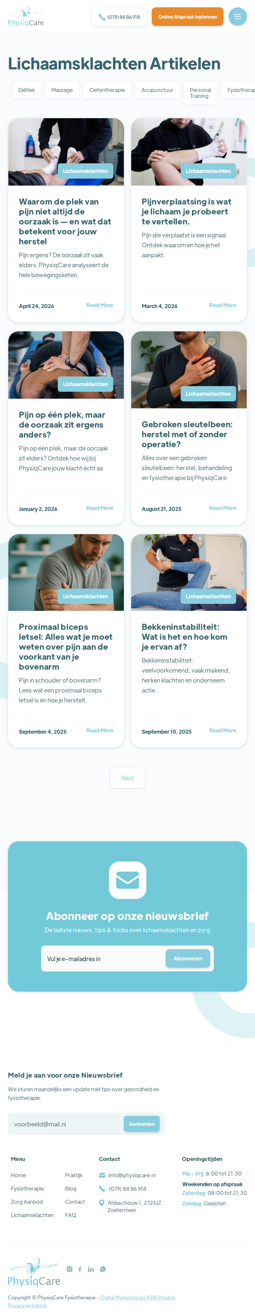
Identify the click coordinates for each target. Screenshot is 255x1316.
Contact (75, 1201)
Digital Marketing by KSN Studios (137, 1297)
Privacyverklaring (27, 1305)
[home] (25, 17)
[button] (237, 16)
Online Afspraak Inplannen (187, 17)
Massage (62, 89)
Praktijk (73, 1175)
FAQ (70, 1214)
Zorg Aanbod (27, 1201)
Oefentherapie (107, 89)
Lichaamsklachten (32, 1214)
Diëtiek (26, 89)
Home (18, 1175)
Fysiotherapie (27, 1188)
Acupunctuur (157, 89)
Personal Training (200, 92)
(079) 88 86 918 (119, 17)
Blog (70, 1188)
